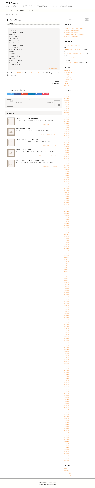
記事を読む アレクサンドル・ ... (50, 145)
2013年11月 (66, 209)
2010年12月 (66, 282)
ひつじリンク (35, 10)
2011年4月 (66, 274)
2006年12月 (66, 382)
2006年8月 (66, 391)
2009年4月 (66, 324)
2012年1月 (66, 255)
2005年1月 (66, 430)
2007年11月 (66, 359)
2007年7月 (66, 368)
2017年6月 (66, 119)
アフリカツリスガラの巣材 (23, 128)
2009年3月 (66, 326)
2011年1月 (66, 280)
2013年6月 (66, 219)
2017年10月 (66, 110)
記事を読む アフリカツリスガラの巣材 (49, 134)
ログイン (66, 468)
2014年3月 (66, 200)
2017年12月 (66, 106)
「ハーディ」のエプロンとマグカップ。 (73, 45)
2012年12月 (66, 232)
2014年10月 (66, 186)
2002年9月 (66, 453)
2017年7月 (66, 117)
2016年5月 (66, 146)
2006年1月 (66, 405)
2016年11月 (66, 133)
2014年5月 (66, 196)
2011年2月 (66, 278)
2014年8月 (66, 190)
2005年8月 (66, 416)
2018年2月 (66, 102)
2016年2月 (66, 152)
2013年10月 (66, 211)
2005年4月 (66, 424)
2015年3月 (66, 175)
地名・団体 (66, 85)
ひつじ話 (57, 81)
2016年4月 (66, 148)
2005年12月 (66, 407)
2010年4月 (66, 299)
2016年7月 (66, 142)
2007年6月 (66, 370)
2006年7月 (66, 393)
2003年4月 (66, 447)
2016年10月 (66, 135)
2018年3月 (66, 100)
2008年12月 (66, 332)
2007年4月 (66, 374)
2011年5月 (66, 271)
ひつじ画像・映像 (68, 79)
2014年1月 (66, 204)
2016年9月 (66, 138)
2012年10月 (66, 236)
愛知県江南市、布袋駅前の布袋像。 (72, 30)
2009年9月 (66, 313)
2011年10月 (66, 261)
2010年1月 (66, 305)
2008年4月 (66, 349)
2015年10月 (66, 161)
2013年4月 (66, 223)
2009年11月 (66, 309)
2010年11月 (66, 284)
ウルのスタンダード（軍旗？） (24, 149)
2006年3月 (66, 401)
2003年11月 (66, 443)
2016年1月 (66, 154)
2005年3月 (66, 426)
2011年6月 (66, 269)
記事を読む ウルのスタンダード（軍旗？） (48, 155)
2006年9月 (66, 389)
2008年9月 (66, 338)
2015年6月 (66, 169)
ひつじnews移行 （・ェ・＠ (23, 10)
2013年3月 (66, 225)
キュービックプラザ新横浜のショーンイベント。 (75, 53)
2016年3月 (66, 150)
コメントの (67, 473)
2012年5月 (66, 246)
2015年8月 (66, 165)
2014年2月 (66, 202)
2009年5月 (66, 322)
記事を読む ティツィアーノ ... (50, 124)
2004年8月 (66, 439)
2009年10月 (66, 311)
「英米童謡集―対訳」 (53, 68)
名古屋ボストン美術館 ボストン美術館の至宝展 (75, 34)
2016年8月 (66, 140)
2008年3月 (66, 351)
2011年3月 (66, 276)
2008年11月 (66, 334)
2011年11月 (66, 259)
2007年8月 (66, 366)
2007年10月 (66, 361)
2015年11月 (66, 158)
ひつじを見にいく (68, 72)
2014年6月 (66, 194)
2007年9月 (66, 363)
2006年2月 (66, 403)
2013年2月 (66, 227)
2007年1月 (66, 380)
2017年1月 (66, 129)
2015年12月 (66, 156)
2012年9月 (66, 238)
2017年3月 (66, 125)
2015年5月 (66, 171)
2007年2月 (66, 378)
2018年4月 (66, 98)
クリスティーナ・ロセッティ (35, 73)
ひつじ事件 (66, 74)
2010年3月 (66, 301)
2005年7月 (66, 418)
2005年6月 (66, 420)
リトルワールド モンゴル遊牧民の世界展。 (74, 28)
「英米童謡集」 (20, 73)
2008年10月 (66, 336)
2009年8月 (66, 315)
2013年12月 (66, 207)
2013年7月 (66, 217)
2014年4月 (66, 198)
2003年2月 (66, 449)
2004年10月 (66, 435)
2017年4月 (66, 123)
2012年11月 (66, 234)
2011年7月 (66, 267)
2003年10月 (66, 445)
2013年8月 (66, 215)
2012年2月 (66, 253)
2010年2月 (66, 303)
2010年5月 (66, 297)
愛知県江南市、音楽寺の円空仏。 (71, 32)
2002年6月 (66, 458)
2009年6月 (66, 320)
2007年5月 (66, 372)
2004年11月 (66, 433)
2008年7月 (66, 343)
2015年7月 (66, 167)
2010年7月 (66, 292)
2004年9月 (66, 437)
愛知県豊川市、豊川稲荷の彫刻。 (71, 36)
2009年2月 (66, 328)
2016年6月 (66, 144)
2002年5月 (66, 460)
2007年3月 (66, 376)
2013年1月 (66, 230)
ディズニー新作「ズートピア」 (71, 62)
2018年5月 (66, 96)
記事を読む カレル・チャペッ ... (50, 166)
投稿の (66, 470)
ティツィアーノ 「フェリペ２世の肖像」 (27, 118)
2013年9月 (66, 213)
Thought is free (53, 484)
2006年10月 (66, 387)
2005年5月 (66, 422)
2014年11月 (66, 184)
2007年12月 (66, 357)
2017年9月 (66, 112)
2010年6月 (66, 294)
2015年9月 (66, 163)
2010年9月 (66, 288)
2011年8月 (66, 265)
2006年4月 (66, 399)
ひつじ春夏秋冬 (67, 77)
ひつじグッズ (67, 70)
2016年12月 (66, 131)
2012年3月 (66, 251)
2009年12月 (66, 307)
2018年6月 (66, 94)
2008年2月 (66, 353)
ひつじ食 (66, 83)
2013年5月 (66, 221)
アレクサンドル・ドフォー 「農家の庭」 (27, 139)
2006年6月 (66, 395)
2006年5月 (66, 397)
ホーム (11, 10)
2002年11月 (66, 451)
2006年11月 (66, 384)
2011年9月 (66, 263)
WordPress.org (67, 475)
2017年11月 (66, 108)
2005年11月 (66, 410)
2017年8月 (66, 115)
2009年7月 (66, 317)
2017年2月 (66, 127)
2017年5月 (66, 121)
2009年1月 (66, 330)
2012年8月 (66, 240)
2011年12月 (66, 257)
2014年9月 (66, 188)
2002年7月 (66, 456)
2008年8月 (66, 340)
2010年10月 (66, 286)
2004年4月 (66, 441)
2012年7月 (66, 242)
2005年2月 (66, 428)
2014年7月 (66, 192)
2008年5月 (66, 347)
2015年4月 (66, 173)
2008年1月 (66, 355)
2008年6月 (66, 345)
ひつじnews (12, 3)
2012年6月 (66, 244)
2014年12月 (66, 181)
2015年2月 (66, 177)
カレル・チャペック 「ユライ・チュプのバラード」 (30, 160)
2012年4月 (66, 248)
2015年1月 (66, 179)
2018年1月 (66, 104)
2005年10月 (66, 412)
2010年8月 (66, 290)
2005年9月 (66, 414)
